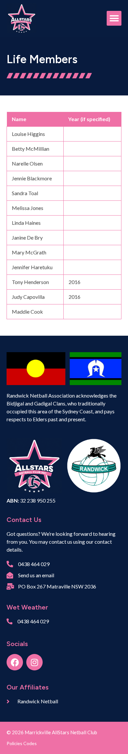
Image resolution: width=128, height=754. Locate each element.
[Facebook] (15, 662)
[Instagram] (34, 662)
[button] (114, 18)
